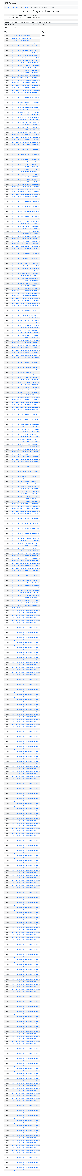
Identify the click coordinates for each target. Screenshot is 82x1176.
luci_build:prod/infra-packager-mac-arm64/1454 (26, 1038)
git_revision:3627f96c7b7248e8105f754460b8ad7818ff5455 (29, 392)
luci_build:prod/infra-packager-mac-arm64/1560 (26, 776)
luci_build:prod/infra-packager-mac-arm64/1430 (26, 1098)
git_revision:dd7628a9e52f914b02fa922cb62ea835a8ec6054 (29, 484)
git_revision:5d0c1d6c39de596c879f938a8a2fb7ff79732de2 (29, 585)
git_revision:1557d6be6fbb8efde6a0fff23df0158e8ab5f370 (29, 169)
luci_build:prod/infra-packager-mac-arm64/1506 (26, 910)
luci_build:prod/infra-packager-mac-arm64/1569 (26, 753)
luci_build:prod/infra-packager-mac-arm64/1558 (26, 781)
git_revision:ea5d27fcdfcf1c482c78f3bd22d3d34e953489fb (29, 313)
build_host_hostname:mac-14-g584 (21, 38)
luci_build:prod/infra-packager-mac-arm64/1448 (26, 1053)
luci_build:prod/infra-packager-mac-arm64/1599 (26, 679)
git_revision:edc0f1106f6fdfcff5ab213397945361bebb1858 (29, 132)
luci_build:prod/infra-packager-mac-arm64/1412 (26, 1142)
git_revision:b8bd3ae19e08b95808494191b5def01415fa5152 (29, 107)
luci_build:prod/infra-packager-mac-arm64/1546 (26, 810)
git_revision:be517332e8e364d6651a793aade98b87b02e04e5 (29, 367)
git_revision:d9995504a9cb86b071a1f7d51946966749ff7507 (29, 449)
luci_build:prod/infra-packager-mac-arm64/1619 (26, 632)
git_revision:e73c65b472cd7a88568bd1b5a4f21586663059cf (29, 436)
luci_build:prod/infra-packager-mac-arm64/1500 (26, 924)
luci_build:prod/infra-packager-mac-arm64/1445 (26, 1061)
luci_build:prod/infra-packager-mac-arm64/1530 (26, 850)
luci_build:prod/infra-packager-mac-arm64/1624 (26, 620)
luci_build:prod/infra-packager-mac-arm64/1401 (26, 1170)
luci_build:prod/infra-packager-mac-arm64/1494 (26, 939)
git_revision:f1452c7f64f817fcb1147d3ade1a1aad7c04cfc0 (29, 90)
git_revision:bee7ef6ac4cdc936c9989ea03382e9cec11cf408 (29, 441)
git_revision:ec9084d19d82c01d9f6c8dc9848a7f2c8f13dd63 (29, 261)
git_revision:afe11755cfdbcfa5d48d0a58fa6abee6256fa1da (29, 345)
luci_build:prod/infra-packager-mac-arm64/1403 (26, 1165)
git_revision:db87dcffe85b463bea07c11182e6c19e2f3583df (29, 179)
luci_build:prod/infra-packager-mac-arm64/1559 (26, 778)
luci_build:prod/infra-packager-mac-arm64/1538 (26, 830)
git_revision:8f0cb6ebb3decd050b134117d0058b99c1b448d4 (29, 446)
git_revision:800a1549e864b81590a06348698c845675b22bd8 (29, 199)
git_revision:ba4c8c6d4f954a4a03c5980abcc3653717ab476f (29, 419)
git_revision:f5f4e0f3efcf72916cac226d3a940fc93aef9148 (29, 550)
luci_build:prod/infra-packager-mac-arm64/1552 (26, 796)
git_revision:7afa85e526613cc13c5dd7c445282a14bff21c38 (29, 119)
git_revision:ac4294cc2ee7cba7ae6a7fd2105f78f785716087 (29, 560)
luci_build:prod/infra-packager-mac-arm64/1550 (26, 801)
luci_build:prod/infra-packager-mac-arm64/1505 (26, 912)
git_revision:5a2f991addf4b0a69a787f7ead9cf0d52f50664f (29, 58)
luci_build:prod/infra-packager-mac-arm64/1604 (26, 667)
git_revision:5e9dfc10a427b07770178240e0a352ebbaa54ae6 (29, 117)
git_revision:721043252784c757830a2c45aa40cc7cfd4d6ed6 (29, 593)
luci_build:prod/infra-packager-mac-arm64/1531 (26, 848)
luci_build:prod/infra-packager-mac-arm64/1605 (26, 664)
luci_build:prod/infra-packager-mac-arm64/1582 (26, 721)
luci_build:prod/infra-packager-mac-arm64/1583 (26, 719)
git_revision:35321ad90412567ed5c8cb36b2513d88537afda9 (29, 384)
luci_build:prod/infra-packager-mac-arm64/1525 (26, 862)
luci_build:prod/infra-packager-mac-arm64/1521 (26, 872)
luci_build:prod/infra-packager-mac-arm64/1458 (26, 1028)
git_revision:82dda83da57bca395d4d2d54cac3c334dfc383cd (29, 149)
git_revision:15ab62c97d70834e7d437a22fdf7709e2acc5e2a (29, 100)
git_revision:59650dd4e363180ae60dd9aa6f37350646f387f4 (29, 295)
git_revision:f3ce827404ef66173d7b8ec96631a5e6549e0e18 (29, 387)
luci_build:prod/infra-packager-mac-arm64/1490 (26, 949)
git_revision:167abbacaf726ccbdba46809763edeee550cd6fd (29, 466)
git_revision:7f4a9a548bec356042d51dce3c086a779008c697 (29, 85)
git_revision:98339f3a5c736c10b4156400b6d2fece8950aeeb (29, 335)
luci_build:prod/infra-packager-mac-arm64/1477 (26, 981)
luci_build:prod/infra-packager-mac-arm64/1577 (26, 734)
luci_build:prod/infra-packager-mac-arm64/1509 (26, 902)
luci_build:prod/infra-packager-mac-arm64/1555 (26, 788)
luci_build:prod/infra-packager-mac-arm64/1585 (26, 714)
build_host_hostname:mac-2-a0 (21, 35)
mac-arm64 (25, 7)
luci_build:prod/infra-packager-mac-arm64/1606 (26, 662)
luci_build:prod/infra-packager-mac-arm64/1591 (26, 699)
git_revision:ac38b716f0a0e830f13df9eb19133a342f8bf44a (29, 580)
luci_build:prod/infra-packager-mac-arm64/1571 (26, 749)
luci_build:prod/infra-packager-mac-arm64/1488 (26, 954)
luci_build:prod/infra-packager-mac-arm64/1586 (26, 711)
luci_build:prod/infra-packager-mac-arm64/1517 (26, 882)
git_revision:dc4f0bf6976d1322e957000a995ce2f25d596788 (29, 474)
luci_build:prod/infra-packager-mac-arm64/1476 (26, 984)
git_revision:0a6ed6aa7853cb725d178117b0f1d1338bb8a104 (29, 399)
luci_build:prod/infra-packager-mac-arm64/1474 (26, 989)
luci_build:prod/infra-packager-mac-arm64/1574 (26, 741)
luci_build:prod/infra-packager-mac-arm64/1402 (26, 1167)
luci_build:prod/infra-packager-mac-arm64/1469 (26, 1001)
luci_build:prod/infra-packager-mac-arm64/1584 (26, 716)
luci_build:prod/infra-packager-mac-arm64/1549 (26, 803)
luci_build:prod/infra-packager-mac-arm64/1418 (26, 1127)
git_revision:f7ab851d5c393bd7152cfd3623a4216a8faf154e (29, 508)
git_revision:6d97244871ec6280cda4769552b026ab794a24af (29, 263)
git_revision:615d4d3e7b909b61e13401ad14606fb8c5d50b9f (29, 365)
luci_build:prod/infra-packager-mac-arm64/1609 (26, 654)
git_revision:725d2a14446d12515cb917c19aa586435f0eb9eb (29, 459)
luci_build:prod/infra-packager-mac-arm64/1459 (26, 1026)
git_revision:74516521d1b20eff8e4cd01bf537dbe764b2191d (29, 129)
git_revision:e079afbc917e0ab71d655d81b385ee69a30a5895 (29, 228)
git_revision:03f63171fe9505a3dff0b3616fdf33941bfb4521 (29, 303)
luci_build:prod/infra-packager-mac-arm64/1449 (26, 1051)
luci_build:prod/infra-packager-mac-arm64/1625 (26, 617)
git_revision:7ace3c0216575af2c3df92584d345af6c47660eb (29, 461)
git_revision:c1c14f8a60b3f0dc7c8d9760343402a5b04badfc (29, 355)
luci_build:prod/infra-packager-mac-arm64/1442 (26, 1068)
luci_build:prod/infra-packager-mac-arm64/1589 (26, 704)
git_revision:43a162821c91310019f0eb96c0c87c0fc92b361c (29, 558)
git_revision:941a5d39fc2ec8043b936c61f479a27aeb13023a (29, 602)
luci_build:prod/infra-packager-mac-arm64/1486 (26, 959)
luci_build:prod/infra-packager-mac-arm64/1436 (26, 1083)
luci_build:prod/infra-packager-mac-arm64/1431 (26, 1095)
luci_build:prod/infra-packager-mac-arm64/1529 (26, 853)
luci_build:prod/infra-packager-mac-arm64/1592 (26, 697)
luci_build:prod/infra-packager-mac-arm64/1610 (26, 652)
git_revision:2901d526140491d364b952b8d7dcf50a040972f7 (29, 511)
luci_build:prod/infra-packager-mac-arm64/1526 (26, 860)
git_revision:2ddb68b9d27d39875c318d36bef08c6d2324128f (29, 92)
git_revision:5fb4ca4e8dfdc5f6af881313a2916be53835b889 (29, 167)
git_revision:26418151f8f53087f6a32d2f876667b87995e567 (29, 538)
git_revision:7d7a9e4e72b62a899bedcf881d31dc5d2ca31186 (29, 402)
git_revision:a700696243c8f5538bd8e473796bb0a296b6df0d (29, 300)
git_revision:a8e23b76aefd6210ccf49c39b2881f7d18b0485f (29, 164)
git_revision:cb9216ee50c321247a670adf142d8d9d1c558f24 (29, 258)
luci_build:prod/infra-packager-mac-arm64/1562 (26, 771)
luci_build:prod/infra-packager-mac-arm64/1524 (26, 865)
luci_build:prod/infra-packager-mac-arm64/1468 (26, 1004)
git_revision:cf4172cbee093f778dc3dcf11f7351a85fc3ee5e (29, 454)
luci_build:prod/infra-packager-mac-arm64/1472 (26, 994)
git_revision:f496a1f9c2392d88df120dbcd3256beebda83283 (29, 456)
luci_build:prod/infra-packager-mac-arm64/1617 (26, 637)
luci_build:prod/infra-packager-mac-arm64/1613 (26, 645)
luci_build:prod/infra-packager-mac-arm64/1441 (26, 1071)
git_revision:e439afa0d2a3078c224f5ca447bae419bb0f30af (29, 278)
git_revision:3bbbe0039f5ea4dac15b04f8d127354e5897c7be (29, 310)
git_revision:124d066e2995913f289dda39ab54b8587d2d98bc (29, 590)
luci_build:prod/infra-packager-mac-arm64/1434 (26, 1088)
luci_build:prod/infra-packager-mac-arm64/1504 (26, 914)
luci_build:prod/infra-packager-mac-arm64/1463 (26, 1016)
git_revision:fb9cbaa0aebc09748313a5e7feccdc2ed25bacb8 (29, 394)
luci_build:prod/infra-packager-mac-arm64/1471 (26, 996)
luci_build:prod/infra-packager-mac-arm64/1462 (26, 1018)
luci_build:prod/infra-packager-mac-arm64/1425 (26, 1110)
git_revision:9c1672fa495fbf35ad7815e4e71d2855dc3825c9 (29, 493)
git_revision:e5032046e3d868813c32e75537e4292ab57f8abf (29, 139)
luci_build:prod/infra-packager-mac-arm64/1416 (26, 1132)
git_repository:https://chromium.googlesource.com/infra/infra (31, 43)
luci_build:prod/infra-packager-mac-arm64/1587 (26, 709)
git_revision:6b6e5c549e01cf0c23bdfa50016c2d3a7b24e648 (29, 573)
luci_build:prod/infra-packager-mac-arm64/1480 (26, 974)
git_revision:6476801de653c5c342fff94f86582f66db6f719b (29, 578)
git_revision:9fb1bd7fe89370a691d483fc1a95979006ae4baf (29, 498)
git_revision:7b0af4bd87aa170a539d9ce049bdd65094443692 (29, 206)
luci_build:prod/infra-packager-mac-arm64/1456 (26, 1033)
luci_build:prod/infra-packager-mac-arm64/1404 (26, 1162)
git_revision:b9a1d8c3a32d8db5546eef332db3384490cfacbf (29, 248)
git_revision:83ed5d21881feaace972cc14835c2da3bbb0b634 (29, 444)
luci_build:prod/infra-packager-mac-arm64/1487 (26, 957)
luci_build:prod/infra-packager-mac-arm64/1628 (26, 610)
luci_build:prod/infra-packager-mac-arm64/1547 (26, 808)
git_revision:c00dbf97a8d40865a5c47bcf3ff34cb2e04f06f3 (29, 427)
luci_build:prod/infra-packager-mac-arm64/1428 (26, 1103)
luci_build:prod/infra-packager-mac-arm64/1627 (26, 612)
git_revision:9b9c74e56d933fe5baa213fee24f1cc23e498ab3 (29, 271)
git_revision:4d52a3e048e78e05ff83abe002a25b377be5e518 (29, 342)
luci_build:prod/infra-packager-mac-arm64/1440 (26, 1073)
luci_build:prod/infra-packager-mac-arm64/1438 (26, 1078)
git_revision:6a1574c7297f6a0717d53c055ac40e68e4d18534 (29, 357)
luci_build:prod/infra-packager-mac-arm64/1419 (26, 1125)
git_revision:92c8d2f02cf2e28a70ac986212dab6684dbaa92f (29, 124)
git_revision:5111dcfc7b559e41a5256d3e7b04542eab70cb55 (29, 241)
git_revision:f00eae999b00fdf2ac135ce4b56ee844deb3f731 (29, 424)
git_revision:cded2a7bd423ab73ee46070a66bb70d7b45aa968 (29, 513)
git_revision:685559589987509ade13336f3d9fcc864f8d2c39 (29, 600)
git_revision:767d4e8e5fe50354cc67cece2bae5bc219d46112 (29, 389)
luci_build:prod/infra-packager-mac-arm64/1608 (26, 657)
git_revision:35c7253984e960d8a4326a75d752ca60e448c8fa (29, 568)
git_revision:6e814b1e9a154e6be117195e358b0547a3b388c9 (29, 211)
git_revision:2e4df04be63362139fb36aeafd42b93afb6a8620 (29, 268)
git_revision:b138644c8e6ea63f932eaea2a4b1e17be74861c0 (29, 533)
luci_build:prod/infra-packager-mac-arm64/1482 (26, 969)
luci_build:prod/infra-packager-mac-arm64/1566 (26, 761)
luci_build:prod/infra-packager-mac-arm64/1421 (26, 1120)
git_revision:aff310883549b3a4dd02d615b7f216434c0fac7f (29, 488)
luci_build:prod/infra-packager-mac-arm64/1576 (26, 736)
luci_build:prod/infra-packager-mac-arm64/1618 (26, 635)
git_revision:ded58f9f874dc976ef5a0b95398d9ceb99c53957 (29, 127)
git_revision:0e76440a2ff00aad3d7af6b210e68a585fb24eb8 (29, 531)
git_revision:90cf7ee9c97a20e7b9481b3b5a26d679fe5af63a (29, 221)
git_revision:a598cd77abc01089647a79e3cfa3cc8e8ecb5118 (29, 236)
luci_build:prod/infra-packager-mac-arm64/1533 (26, 843)
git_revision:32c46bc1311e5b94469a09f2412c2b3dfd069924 (29, 526)
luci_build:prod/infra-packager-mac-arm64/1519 (26, 877)
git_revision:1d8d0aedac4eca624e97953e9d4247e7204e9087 (29, 238)
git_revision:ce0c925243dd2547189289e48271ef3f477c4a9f (29, 159)
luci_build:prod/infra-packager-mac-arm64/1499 (26, 927)
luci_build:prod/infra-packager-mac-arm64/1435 (26, 1085)
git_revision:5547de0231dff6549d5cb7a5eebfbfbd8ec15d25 (29, 298)
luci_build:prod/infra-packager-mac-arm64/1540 (26, 825)
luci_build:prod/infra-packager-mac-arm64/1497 (26, 932)
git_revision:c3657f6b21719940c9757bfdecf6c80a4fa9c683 (29, 548)
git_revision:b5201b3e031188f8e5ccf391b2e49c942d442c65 (29, 112)
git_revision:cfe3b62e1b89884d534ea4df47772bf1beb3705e (29, 481)
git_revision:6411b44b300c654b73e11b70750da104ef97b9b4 (29, 87)
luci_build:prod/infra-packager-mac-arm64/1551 (26, 798)
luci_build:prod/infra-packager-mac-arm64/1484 (26, 964)
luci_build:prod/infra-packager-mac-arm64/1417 (26, 1130)
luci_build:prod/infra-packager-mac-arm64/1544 (26, 815)
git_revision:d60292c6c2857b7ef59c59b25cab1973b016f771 (29, 372)
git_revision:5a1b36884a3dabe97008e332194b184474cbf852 (29, 171)
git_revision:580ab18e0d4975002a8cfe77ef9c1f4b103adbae (29, 144)
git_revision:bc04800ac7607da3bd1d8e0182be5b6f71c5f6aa (29, 80)
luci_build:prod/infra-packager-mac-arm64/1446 (26, 1058)
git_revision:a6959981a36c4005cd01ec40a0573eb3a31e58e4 (29, 290)
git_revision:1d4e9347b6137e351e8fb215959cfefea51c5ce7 (29, 142)
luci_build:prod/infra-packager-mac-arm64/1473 (26, 991)
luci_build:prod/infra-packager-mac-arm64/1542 (26, 820)
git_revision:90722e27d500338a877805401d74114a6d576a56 (29, 570)
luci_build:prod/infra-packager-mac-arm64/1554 (26, 791)
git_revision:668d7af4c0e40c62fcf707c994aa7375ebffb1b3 (29, 451)
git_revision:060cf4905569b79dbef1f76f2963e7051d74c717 (29, 60)
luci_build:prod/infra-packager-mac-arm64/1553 (26, 793)
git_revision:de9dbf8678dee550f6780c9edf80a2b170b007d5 (29, 122)
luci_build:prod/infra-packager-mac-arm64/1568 (26, 756)
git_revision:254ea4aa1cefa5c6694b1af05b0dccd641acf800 (29, 67)
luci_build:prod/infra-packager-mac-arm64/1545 (26, 813)
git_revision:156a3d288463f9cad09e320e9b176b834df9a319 (29, 216)
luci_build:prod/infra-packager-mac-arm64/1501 (26, 922)
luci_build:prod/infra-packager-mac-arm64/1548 (26, 806)
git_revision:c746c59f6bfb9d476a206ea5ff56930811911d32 (29, 528)
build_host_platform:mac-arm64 (21, 40)
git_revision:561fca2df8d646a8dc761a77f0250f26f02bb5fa (29, 115)
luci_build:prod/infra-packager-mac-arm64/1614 (26, 642)
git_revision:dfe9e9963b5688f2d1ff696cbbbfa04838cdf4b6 (29, 318)
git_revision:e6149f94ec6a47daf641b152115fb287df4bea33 (29, 63)
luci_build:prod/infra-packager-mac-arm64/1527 (26, 858)
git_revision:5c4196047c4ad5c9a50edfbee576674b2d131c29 (29, 404)
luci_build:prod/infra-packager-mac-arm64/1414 (26, 1137)
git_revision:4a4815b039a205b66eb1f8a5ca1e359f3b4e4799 (29, 204)
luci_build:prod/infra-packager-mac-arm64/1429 (26, 1100)
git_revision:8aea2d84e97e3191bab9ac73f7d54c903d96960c (29, 189)
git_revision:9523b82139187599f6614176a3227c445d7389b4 (29, 55)
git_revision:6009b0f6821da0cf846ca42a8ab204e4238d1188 (29, 48)
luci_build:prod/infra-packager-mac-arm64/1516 (26, 885)
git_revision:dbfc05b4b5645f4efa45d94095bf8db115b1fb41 (29, 75)
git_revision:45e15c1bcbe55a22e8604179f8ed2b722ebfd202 (29, 575)
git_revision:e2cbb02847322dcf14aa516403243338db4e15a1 (29, 429)
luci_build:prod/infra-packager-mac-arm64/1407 (26, 1155)
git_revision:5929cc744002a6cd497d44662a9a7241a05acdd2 (29, 414)
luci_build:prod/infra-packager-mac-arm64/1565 (26, 763)
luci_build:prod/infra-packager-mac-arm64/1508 (26, 905)
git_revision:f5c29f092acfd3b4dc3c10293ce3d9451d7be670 (29, 110)
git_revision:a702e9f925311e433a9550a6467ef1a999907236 (29, 588)
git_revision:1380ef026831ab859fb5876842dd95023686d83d (29, 154)
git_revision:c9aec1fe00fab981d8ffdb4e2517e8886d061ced (29, 184)
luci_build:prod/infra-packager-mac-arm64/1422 (26, 1118)
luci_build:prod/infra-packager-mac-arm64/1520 (26, 875)
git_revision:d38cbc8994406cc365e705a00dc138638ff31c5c (29, 323)
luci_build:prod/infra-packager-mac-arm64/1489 (26, 952)
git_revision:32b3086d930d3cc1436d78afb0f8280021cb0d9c (29, 162)
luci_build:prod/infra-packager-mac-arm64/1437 (26, 1080)
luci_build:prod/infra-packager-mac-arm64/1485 (26, 962)
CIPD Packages (10, 3)
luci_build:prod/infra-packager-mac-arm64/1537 (26, 833)
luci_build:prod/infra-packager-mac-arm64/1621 (26, 627)
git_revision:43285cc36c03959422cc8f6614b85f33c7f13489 (29, 332)
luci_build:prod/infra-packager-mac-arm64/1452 (26, 1043)
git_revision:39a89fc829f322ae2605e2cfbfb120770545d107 (29, 439)
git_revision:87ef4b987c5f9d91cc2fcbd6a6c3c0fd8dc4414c (29, 330)
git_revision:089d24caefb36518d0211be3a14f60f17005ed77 (29, 555)
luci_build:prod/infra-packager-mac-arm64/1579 (26, 729)
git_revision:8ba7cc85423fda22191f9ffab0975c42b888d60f (29, 320)
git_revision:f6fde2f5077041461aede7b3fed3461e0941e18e (29, 77)
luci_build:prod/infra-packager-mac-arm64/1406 (26, 1157)
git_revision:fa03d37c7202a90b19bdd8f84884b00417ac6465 (29, 251)
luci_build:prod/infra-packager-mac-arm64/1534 (26, 840)
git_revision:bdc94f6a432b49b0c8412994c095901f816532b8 (29, 256)
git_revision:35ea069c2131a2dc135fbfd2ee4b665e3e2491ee (29, 194)
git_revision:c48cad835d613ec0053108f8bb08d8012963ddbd (29, 70)
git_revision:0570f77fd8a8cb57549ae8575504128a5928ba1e (29, 209)
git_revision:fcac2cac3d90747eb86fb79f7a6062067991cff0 (29, 337)
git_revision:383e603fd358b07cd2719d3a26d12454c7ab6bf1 (29, 72)
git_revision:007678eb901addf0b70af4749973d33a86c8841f (29, 541)
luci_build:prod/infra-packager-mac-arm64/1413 (26, 1140)
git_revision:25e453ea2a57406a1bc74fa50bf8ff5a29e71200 (29, 352)
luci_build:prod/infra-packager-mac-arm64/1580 (26, 726)
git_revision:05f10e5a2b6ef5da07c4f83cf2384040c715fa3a (29, 214)
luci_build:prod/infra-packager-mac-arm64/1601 (26, 674)
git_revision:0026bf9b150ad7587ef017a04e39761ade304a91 (29, 479)
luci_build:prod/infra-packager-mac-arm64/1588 (26, 706)
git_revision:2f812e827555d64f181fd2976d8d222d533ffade (29, 362)
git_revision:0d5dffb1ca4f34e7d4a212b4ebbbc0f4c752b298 (29, 191)
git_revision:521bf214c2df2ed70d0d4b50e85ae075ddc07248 (29, 273)
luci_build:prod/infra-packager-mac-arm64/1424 (26, 1113)
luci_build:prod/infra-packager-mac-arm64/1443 (26, 1066)
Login (76, 3)
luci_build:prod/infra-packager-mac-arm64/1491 (26, 947)
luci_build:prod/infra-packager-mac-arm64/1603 (26, 669)
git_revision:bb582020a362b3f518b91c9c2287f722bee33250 (29, 134)
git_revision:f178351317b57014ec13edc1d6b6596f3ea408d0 (29, 105)
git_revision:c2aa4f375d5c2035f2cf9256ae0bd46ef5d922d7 (29, 486)
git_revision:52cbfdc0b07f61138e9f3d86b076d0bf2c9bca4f (29, 583)
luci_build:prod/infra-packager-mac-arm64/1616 (26, 640)
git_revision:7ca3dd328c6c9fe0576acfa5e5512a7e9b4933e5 (29, 422)
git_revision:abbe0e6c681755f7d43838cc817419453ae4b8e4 (29, 476)
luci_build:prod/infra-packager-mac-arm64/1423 (26, 1115)
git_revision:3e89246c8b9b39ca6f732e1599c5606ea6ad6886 (29, 328)
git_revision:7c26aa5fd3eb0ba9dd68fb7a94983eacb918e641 (29, 176)
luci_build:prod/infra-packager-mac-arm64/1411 (26, 1145)
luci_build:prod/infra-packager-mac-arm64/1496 (26, 934)
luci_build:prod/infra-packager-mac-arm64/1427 (26, 1105)
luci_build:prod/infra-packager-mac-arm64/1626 (26, 615)
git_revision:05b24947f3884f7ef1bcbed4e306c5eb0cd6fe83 (29, 377)
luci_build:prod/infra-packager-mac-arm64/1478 (26, 979)
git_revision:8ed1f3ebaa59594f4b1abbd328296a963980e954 (29, 595)
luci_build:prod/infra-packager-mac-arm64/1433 (26, 1090)
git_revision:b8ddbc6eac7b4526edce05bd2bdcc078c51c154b (29, 536)
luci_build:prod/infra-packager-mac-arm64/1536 (26, 835)
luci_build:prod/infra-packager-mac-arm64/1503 (26, 917)
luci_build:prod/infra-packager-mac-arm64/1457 (26, 1031)
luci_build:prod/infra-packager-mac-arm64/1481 (26, 971)
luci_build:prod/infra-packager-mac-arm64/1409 (26, 1150)
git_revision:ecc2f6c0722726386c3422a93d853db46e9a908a (29, 471)
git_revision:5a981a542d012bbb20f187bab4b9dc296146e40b (29, 293)
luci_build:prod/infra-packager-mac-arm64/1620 (26, 630)
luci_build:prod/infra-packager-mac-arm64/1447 (26, 1056)
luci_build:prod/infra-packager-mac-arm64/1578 (26, 731)
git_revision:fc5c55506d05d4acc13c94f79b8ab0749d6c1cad (29, 253)
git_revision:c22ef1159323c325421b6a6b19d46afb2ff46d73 (29, 233)
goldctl (17, 7)
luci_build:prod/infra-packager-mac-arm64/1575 (26, 739)
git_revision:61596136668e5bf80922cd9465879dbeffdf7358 (29, 226)
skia (9, 7)
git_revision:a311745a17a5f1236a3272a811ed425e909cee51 (29, 407)
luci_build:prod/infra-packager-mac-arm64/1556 (26, 786)
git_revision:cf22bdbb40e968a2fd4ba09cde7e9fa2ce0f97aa (29, 201)
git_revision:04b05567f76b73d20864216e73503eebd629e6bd (29, 412)
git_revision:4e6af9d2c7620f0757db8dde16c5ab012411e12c (29, 491)
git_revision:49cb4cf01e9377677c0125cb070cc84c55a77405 (29, 503)
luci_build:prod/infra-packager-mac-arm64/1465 (26, 1011)
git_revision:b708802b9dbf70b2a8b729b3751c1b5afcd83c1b (29, 543)
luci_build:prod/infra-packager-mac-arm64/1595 (26, 689)
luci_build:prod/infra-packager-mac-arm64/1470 (26, 999)
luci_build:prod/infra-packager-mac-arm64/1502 (26, 919)
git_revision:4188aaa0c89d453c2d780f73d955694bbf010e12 (29, 152)
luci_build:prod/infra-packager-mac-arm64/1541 (26, 823)
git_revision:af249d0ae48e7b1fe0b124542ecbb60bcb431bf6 (29, 516)
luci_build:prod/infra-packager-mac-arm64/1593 (26, 694)
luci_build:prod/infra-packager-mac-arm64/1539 (26, 828)
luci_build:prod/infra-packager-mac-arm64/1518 (26, 880)
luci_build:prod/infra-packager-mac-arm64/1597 (26, 684)
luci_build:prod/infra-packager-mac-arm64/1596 (26, 687)
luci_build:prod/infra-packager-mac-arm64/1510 (26, 900)
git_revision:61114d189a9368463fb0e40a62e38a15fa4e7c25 (29, 382)
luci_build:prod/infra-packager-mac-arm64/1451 (26, 1046)
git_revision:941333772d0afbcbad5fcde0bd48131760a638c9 (29, 501)
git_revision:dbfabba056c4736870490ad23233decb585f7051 (29, 102)
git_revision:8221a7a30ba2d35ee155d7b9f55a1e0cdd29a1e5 (29, 45)
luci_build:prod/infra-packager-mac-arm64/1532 (26, 845)
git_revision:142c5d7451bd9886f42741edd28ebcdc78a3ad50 (29, 97)
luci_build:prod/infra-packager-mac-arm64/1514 (26, 890)
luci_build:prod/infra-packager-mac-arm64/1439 (26, 1075)
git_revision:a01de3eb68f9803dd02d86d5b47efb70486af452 (29, 223)
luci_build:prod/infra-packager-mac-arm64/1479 (26, 976)
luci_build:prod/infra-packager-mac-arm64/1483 (26, 966)
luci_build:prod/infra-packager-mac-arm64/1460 (26, 1023)
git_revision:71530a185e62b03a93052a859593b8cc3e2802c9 (29, 469)
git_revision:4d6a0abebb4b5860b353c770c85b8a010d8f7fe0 (29, 186)
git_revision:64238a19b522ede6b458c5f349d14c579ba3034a (29, 157)
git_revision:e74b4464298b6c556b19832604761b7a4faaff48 (29, 347)
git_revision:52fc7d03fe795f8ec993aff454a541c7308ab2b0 (29, 496)
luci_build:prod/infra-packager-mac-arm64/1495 (26, 937)
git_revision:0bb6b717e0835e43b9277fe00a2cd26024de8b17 (29, 219)
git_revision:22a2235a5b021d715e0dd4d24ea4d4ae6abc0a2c (29, 147)
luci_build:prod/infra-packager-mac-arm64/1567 (26, 758)
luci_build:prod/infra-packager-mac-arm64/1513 (26, 892)
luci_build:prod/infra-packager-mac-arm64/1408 (26, 1152)
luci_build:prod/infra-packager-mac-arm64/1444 (26, 1063)
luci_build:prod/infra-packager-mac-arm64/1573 (26, 744)
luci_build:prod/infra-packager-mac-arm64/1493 (26, 942)
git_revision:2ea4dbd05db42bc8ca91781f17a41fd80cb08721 (29, 409)
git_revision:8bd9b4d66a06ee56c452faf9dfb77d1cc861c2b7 (29, 432)
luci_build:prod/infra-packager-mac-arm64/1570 (26, 751)
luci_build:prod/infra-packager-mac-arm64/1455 (26, 1036)
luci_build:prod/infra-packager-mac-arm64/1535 (26, 838)
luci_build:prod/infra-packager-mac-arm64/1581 (26, 724)
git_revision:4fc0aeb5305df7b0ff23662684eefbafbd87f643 (29, 597)
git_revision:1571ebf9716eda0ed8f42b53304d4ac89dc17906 (29, 506)
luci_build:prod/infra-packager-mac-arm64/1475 (26, 986)
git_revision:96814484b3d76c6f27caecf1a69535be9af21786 (29, 288)
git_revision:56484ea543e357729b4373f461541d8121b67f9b (29, 50)
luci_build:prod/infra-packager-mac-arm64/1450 (26, 1048)
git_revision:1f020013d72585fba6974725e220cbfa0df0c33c (29, 434)
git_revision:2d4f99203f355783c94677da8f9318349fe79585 (29, 315)
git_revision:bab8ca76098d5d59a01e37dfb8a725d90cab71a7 (29, 545)
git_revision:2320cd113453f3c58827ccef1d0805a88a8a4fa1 (29, 370)
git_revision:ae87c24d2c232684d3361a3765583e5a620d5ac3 (29, 518)
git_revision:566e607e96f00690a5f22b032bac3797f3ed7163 (29, 285)
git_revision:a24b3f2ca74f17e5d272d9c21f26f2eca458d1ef (29, 266)
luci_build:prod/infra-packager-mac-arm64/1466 (26, 1009)
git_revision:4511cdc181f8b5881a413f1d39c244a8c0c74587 (29, 82)
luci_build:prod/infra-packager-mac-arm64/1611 (26, 649)
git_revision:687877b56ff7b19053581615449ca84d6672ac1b (29, 243)
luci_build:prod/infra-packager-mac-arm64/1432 (26, 1093)
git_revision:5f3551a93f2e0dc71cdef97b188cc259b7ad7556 (29, 417)
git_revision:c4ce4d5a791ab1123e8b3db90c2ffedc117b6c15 (29, 523)
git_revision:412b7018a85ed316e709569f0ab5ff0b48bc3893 (29, 380)
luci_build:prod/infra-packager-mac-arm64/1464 (26, 1014)
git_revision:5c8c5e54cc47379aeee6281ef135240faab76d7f (29, 360)
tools (13, 7)
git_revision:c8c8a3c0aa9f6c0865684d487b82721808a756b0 (29, 95)
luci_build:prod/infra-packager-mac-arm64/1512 (26, 895)
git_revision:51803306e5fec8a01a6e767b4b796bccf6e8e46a (29, 308)
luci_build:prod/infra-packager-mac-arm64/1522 (26, 870)
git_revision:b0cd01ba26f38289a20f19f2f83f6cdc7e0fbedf (29, 53)
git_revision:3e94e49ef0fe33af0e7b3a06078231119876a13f (29, 231)
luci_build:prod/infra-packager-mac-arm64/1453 (26, 1041)
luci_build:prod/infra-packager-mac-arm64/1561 (26, 773)
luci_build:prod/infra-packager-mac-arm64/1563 (26, 768)
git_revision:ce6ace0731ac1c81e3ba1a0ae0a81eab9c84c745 (29, 196)
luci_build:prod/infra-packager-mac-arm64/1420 (26, 1123)
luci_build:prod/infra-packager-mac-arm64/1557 (26, 783)
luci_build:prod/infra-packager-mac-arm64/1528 (26, 855)
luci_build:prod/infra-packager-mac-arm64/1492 (26, 944)
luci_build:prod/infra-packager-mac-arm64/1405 (26, 1160)
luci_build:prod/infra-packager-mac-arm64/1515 (26, 887)
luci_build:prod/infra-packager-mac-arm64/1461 (26, 1021)
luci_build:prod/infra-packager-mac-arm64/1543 (26, 818)
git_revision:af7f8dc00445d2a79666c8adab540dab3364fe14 (29, 65)
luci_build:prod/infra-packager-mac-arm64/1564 (26, 766)
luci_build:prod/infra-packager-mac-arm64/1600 (26, 677)
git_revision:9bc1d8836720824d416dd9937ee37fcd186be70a (29, 246)
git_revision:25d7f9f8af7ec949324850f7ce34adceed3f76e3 (29, 464)
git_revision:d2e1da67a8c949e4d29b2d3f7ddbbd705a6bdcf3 (29, 181)
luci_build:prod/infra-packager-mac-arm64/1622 (26, 625)
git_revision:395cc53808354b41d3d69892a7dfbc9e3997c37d (29, 350)
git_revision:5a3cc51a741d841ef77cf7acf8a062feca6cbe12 (29, 325)
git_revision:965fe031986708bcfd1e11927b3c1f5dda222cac (29, 276)
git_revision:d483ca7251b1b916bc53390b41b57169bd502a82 (29, 305)
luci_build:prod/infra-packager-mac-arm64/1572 (26, 746)
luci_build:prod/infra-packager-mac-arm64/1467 (26, 1006)
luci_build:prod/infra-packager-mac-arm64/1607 (26, 659)
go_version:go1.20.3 (18, 607)
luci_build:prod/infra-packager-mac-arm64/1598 (26, 682)
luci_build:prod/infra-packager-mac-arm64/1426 (26, 1108)
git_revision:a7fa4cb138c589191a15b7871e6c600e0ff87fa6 (29, 397)
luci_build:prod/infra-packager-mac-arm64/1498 (26, 929)
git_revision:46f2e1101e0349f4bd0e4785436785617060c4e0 (29, 340)
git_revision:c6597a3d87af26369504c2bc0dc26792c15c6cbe (29, 137)
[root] (5, 7)
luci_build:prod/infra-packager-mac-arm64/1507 (26, 907)
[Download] (13, 20)
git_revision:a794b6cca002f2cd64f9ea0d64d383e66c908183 (29, 605)
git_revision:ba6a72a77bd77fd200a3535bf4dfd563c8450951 (29, 553)
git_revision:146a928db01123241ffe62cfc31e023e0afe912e (29, 174)
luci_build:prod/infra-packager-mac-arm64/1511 (26, 897)
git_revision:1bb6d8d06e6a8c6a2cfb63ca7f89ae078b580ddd (29, 563)
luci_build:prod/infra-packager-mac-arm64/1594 (26, 692)
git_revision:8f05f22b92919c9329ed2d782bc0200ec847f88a (29, 521)
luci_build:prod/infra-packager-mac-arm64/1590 (26, 701)
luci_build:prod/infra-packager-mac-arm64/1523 (26, 867)
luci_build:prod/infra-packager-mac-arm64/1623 (26, 622)
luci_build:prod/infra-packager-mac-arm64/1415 (26, 1135)
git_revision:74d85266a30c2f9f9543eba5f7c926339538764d (29, 375)
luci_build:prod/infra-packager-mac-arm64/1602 (26, 672)
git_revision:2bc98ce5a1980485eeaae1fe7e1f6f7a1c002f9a (29, 565)
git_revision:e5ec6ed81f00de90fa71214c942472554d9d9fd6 (29, 280)
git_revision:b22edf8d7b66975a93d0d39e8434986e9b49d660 (29, 283)
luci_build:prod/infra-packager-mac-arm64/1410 (26, 1147)
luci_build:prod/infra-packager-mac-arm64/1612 (26, 647)
